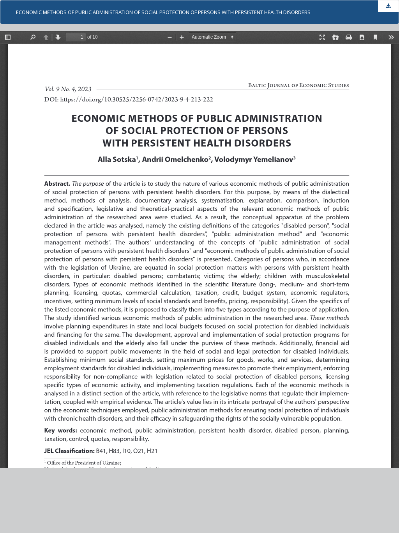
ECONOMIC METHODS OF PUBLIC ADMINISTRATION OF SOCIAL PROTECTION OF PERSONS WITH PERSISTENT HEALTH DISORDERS (163, 12)
